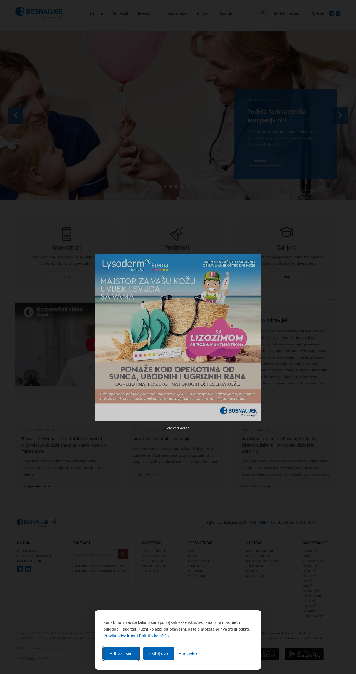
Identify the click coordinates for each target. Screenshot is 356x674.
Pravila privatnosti (120, 636)
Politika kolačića (154, 636)
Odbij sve (158, 653)
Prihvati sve (121, 653)
